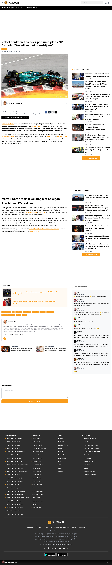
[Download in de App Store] (62, 554)
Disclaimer (81, 527)
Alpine (34, 212)
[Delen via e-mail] (52, 112)
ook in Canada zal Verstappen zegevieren (44, 229)
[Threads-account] (68, 548)
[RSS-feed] (60, 548)
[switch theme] (106, 3)
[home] (2, 7)
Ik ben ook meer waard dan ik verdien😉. (86, 328)
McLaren (42, 212)
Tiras (78, 317)
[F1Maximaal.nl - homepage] (11, 2)
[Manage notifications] (3, 561)
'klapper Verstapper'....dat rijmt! (83, 321)
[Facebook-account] (48, 548)
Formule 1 (4, 49)
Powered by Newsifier (56, 559)
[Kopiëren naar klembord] (56, 112)
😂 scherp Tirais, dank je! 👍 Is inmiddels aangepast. (90, 296)
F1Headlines (58, 527)
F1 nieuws (18, 312)
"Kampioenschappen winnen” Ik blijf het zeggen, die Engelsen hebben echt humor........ (91, 304)
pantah (79, 331)
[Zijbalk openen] (2, 3)
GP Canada (50, 312)
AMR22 (49, 136)
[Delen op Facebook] (46, 112)
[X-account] (44, 548)
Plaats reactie (34, 401)
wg (78, 292)
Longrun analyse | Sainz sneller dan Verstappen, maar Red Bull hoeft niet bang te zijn (34, 293)
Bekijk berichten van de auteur (14, 334)
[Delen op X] (49, 112)
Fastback (80, 299)
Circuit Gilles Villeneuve (8, 315)
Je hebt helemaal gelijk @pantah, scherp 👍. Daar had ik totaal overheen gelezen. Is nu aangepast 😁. (91, 313)
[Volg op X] (65, 103)
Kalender (19, 8)
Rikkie (79, 340)
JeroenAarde (81, 358)
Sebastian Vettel (8, 124)
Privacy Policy (48, 527)
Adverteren (66, 527)
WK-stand (28, 8)
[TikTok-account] (56, 548)
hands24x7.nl (34, 231)
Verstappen (11, 8)
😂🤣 (75, 371)
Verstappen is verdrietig (11, 563)
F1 (4, 8)
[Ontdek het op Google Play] (50, 554)
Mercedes (28, 212)
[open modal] (109, 3)
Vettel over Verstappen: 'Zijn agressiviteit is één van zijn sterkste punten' (34, 302)
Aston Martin (36, 126)
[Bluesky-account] (64, 548)
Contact (74, 527)
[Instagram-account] (52, 548)
